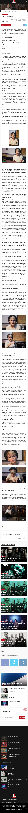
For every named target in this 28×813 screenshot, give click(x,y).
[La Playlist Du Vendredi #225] (4, 744)
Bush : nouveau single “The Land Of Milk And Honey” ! (13, 591)
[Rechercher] (26, 2)
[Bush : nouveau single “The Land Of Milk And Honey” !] (14, 588)
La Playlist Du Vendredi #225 (14, 742)
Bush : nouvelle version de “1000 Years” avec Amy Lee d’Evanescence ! (13, 642)
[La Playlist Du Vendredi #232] (4, 750)
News (3, 556)
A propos (4, 799)
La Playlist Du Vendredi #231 (14, 754)
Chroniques (4, 573)
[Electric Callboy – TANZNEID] (4, 703)
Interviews (5, 14)
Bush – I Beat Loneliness (7, 575)
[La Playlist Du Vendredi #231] (4, 756)
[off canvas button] (1, 2)
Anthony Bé (5, 560)
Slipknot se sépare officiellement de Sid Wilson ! (12, 684)
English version (6, 25)
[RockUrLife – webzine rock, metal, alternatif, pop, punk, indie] (14, 795)
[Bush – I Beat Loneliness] (14, 571)
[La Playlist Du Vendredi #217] (4, 738)
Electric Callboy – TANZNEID (15, 701)
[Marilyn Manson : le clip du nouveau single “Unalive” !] (4, 690)
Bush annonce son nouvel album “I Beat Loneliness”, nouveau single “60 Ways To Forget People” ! (12, 608)
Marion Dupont (6, 577)
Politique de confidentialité (7, 802)
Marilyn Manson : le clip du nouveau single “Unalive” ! (17, 689)
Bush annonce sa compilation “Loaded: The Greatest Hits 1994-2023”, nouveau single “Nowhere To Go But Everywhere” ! (13, 625)
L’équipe (8, 799)
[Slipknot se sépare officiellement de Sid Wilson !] (14, 679)
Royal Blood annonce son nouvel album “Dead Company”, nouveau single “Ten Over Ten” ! (17, 696)
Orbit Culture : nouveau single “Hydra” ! (12, 558)
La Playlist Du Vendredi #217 (14, 736)
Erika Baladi (3, 20)
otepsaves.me (9, 526)
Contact (14, 802)
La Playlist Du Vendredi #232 (14, 748)
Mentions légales (13, 799)
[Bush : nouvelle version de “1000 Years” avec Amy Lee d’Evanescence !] (14, 639)
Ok (8, 811)
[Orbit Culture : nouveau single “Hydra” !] (14, 554)
